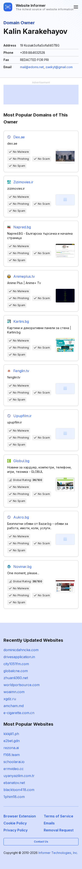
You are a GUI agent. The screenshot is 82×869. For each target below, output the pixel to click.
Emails (49, 823)
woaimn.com (13, 692)
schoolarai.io (13, 762)
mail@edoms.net (32, 67)
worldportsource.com (21, 685)
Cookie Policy (15, 823)
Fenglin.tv (21, 371)
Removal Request (58, 830)
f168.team (11, 755)
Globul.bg (21, 461)
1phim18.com (14, 796)
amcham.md (13, 706)
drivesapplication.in (19, 657)
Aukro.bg (21, 517)
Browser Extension (19, 816)
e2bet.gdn (11, 741)
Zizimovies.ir (23, 182)
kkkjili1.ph (11, 734)
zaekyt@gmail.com (59, 67)
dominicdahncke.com (20, 650)
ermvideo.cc (13, 769)
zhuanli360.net (15, 678)
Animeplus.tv (24, 276)
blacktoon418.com (18, 789)
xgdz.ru (9, 699)
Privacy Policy (15, 830)
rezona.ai (11, 748)
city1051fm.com (16, 664)
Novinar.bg (22, 566)
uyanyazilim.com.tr (19, 776)
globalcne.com (15, 671)
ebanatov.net (14, 783)
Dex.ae (19, 137)
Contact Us (41, 841)
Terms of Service (58, 816)
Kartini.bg (21, 321)
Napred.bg (22, 227)
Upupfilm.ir (22, 416)
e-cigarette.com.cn (18, 713)
